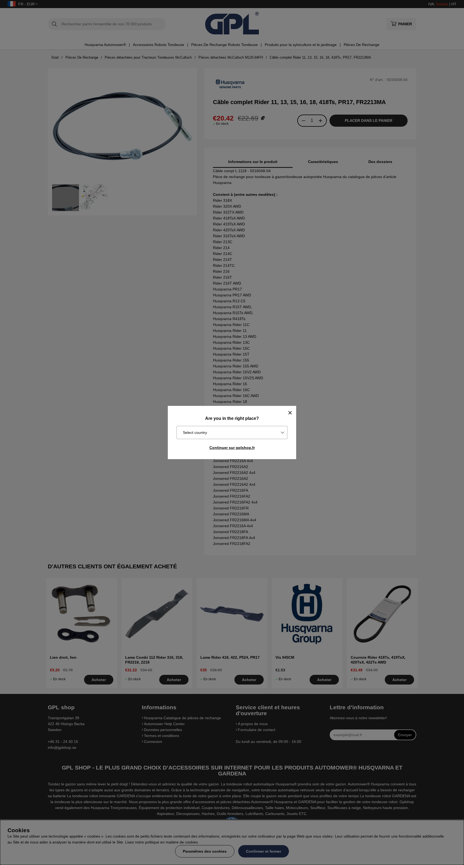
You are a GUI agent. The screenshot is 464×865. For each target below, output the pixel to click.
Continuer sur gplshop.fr (232, 447)
